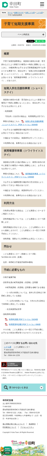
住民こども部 (30, 13)
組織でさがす (19, 13)
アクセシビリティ (27, 427)
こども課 (39, 13)
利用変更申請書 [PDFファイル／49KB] (24, 324)
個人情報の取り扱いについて (14, 424)
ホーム (10, 13)
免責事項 (32, 424)
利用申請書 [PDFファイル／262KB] (23, 319)
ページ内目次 (23, 34)
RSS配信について (9, 427)
